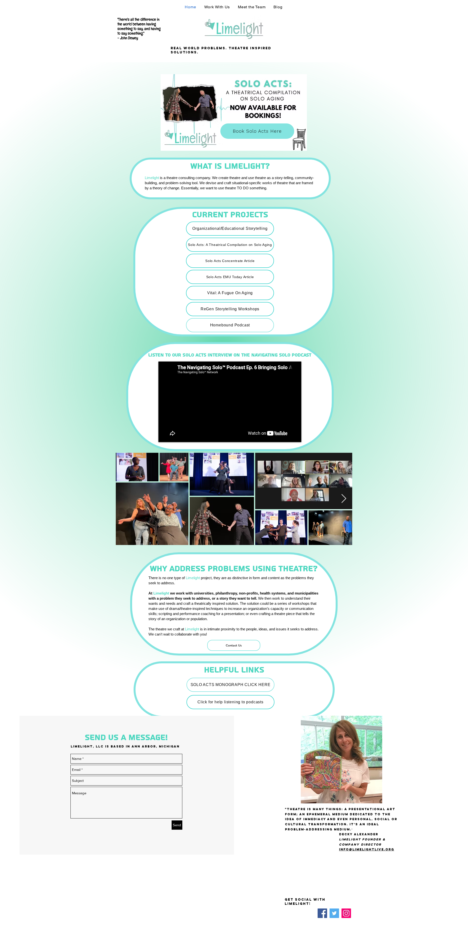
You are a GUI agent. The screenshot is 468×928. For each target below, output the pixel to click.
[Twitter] (334, 913)
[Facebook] (322, 913)
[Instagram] (346, 913)
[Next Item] (344, 499)
